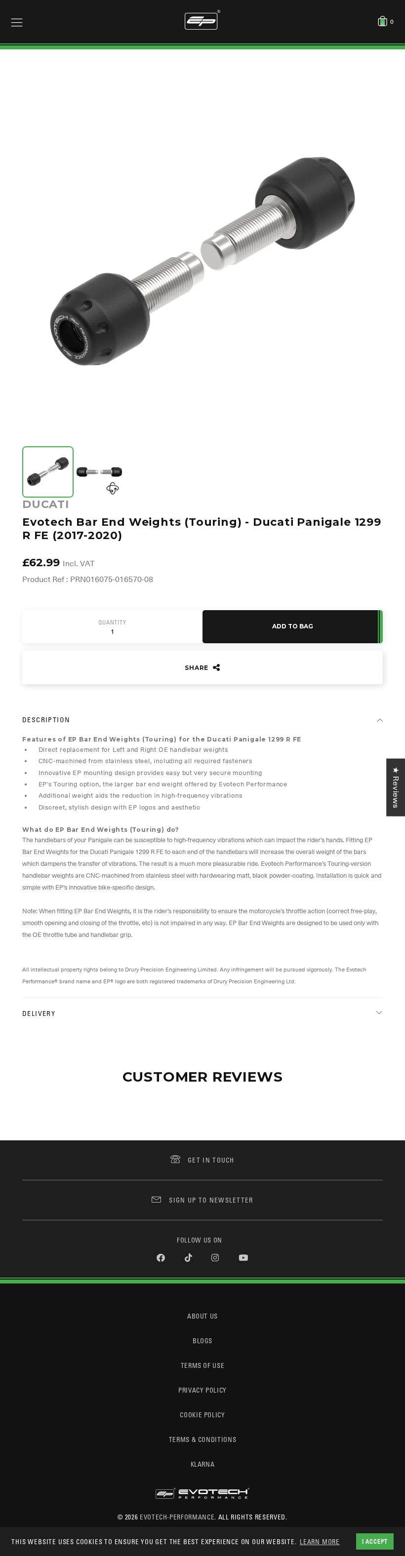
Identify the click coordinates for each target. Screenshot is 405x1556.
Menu (17, 21)
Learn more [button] (320, 1541)
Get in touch (211, 1160)
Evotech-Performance (177, 1517)
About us (202, 1316)
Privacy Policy (202, 1390)
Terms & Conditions (203, 1439)
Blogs (202, 1340)
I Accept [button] (375, 1541)
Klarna (203, 1464)
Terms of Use (203, 1365)
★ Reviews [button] (396, 788)
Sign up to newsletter (211, 1200)
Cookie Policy (202, 1414)
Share (197, 667)
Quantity (112, 622)
